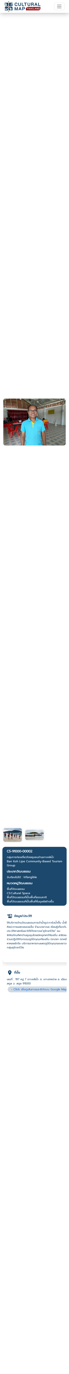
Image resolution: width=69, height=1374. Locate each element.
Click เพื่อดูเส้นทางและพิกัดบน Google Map (40, 989)
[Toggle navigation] (59, 6)
